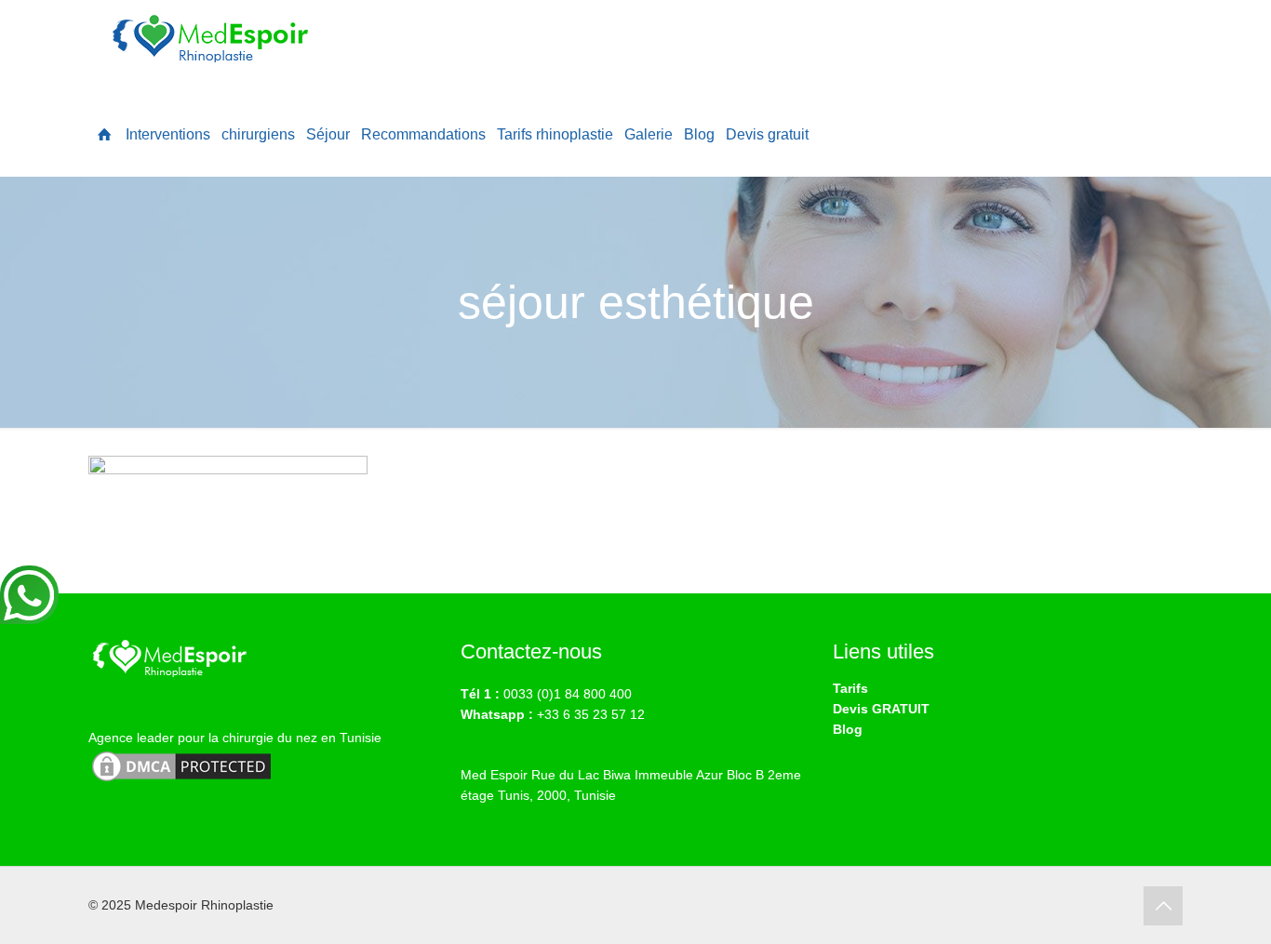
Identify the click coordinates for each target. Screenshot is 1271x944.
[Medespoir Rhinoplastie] (214, 46)
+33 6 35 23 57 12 (591, 714)
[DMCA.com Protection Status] (181, 780)
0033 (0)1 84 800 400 (567, 693)
